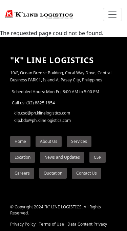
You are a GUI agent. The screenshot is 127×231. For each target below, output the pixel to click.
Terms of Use (51, 224)
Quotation (53, 173)
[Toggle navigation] (112, 14)
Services (79, 141)
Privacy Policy (23, 224)
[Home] (41, 14)
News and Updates (62, 157)
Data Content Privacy (87, 224)
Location (22, 157)
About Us (48, 141)
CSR (97, 157)
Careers (22, 173)
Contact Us (86, 173)
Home (20, 141)
